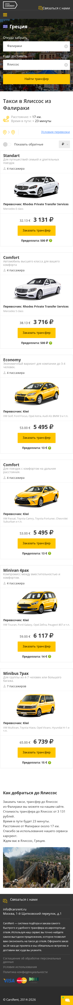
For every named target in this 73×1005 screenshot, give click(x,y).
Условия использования (20, 967)
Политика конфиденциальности (25, 972)
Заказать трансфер (36, 230)
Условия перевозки (55, 131)
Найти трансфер (37, 79)
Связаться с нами (56, 8)
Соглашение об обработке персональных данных (32, 960)
